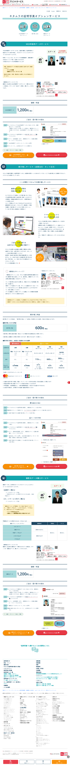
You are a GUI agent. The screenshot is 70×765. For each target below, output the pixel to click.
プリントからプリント (8, 718)
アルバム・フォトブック (57, 701)
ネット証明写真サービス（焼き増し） (12, 682)
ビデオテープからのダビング (41, 698)
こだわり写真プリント (8, 699)
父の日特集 (22, 701)
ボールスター (38, 732)
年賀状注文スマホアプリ (26, 721)
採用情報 (26, 751)
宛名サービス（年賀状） (26, 712)
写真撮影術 (54, 700)
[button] (18, 155)
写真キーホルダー (39, 738)
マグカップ (38, 725)
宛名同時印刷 (6, 735)
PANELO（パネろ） (39, 717)
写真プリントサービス (9, 697)
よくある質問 (7, 687)
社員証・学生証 (39, 668)
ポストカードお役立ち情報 (9, 731)
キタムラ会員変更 (55, 710)
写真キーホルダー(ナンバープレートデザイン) (42, 741)
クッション (38, 730)
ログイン (5, 683)
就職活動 (38, 661)
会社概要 (21, 751)
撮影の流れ (6, 664)
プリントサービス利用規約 (58, 721)
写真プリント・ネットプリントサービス (11, 7)
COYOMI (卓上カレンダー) (40, 719)
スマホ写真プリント (7, 702)
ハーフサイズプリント (8, 701)
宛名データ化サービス (8, 734)
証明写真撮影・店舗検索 (24, 7)
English (53, 11)
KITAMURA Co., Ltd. (8, 754)
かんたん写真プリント (8, 698)
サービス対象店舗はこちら (12, 263)
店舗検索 (6, 685)
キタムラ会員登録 (55, 709)
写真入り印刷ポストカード (9, 729)
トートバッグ (38, 728)
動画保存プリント (7, 707)
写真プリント (10, 753)
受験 (37, 664)
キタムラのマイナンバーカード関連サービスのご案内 (46, 678)
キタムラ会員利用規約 (57, 719)
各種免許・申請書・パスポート (10, 673)
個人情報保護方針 (6, 751)
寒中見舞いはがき (23, 710)
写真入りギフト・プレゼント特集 (27, 697)
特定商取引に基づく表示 (58, 717)
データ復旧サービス (40, 713)
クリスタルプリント (7, 703)
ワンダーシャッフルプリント (9, 709)
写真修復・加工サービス (40, 711)
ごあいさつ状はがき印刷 (8, 728)
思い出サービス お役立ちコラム (42, 714)
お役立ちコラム (56, 699)
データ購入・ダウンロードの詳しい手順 (12, 150)
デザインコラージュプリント (9, 712)
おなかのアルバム (39, 734)
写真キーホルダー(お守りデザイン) (42, 739)
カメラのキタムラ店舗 (29, 410)
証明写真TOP (7, 661)
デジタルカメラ (24, 753)
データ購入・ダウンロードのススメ (11, 680)
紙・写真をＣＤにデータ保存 (41, 703)
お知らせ (54, 697)
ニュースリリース (15, 751)
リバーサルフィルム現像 (8, 717)
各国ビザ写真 (39, 682)
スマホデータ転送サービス (41, 702)
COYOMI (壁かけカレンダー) (41, 720)
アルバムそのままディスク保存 (42, 705)
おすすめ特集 (54, 704)
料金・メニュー (7, 663)
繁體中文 (58, 11)
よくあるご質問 (56, 706)
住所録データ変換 (7, 738)
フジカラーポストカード (8, 727)
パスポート (38, 680)
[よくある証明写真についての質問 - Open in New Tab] (35, 650)
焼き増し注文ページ (31, 134)
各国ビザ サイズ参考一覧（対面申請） (11, 675)
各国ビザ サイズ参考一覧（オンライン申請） (13, 676)
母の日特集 (22, 699)
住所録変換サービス (23, 717)
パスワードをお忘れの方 (57, 713)
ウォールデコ (38, 727)
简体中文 (64, 11)
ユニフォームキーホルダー (41, 744)
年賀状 (21, 703)
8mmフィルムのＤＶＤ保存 (41, 706)
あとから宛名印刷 (7, 737)
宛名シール (22, 719)
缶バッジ (37, 731)
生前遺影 (38, 670)
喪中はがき (22, 709)
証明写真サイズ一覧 (8, 672)
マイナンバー (39, 675)
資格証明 (38, 666)
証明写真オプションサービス (10, 678)
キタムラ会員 (55, 708)
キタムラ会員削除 (55, 712)
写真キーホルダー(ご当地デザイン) (42, 743)
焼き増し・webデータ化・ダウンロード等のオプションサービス (43, 7)
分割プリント (6, 713)
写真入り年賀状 (23, 704)
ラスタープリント (7, 705)
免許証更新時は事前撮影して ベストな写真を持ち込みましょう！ (49, 673)
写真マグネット (39, 746)
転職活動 (38, 663)
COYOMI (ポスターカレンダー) (41, 721)
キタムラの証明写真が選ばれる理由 (12, 666)
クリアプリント (7, 706)
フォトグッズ (39, 716)
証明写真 (6, 722)
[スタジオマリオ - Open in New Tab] (53, 4)
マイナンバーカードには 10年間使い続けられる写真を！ (47, 677)
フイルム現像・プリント (8, 716)
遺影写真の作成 (39, 710)
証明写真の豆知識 (8, 670)
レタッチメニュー (8, 668)
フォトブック (7, 723)
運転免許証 (38, 672)
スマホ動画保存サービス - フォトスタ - (42, 700)
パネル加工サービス (7, 720)
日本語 (48, 11)
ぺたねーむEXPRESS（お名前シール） (42, 736)
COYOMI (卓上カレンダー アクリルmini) (42, 723)
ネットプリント (5, 753)
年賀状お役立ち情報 (24, 723)
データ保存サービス (41, 697)
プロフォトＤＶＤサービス (41, 709)
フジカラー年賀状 (23, 705)
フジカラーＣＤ (39, 707)
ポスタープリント (7, 714)
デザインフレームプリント (9, 710)
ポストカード (7, 725)
